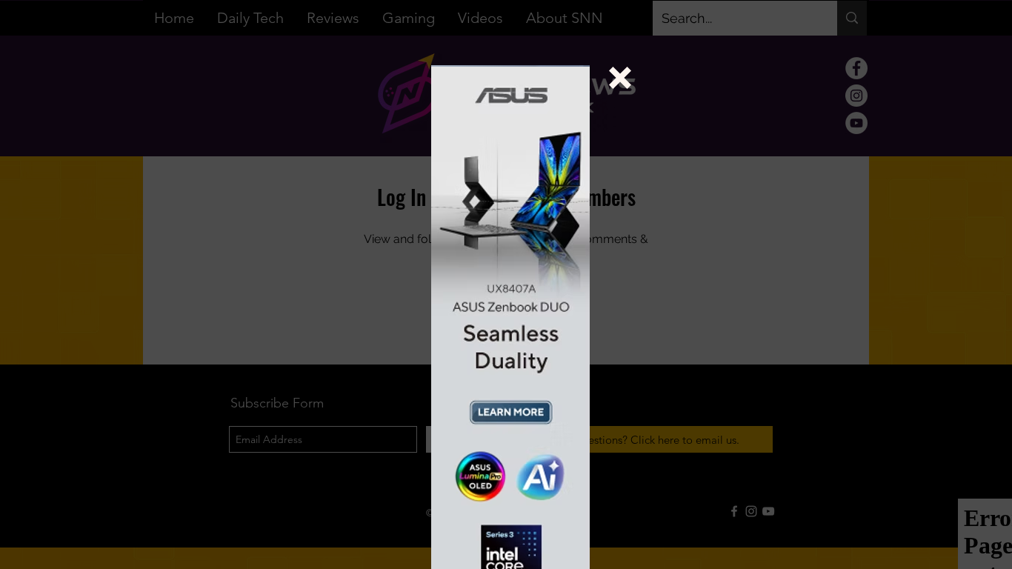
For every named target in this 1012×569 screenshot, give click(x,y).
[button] (620, 78)
